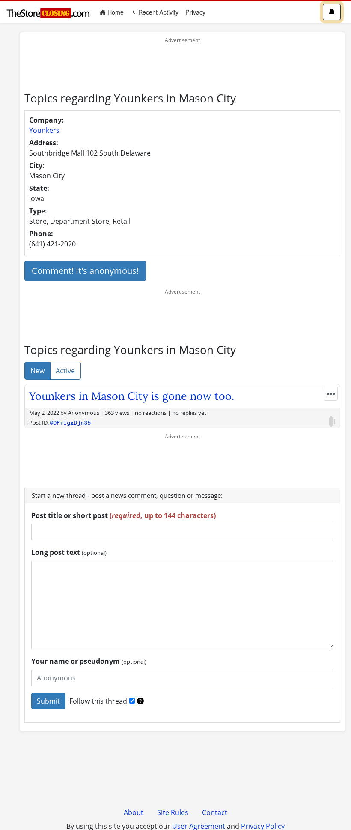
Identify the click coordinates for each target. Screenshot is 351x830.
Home (116, 11)
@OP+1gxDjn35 (70, 422)
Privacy (195, 12)
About (133, 812)
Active (65, 370)
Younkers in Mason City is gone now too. (131, 396)
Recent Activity (157, 12)
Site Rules (172, 812)
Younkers (44, 130)
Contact (214, 812)
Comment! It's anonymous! (85, 270)
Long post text (69, 552)
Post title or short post (123, 515)
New (37, 370)
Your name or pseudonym (88, 661)
